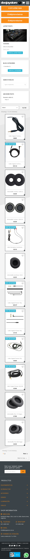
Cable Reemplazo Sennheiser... (15, 247)
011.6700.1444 (16, 8)
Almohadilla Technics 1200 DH (15, 219)
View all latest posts (15, 53)
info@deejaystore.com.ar (7, 530)
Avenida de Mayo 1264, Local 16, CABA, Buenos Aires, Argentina (15, 517)
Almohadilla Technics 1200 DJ (15, 191)
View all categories (15, 70)
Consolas (6, 44)
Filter (24, 108)
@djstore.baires (16, 14)
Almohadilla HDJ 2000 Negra (15, 442)
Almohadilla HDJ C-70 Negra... (15, 414)
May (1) (7, 99)
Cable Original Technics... (15, 136)
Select (10, 108)
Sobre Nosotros (6, 543)
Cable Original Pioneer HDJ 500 (15, 386)
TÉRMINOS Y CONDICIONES (22, 543)
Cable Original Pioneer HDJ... (15, 303)
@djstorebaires (15, 21)
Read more (6, 49)
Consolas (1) (7, 66)
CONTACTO (13, 543)
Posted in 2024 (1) (8, 97)
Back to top (22, 458)
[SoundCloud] (19, 546)
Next (25, 454)
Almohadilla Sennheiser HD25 (15, 275)
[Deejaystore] (9, 3)
